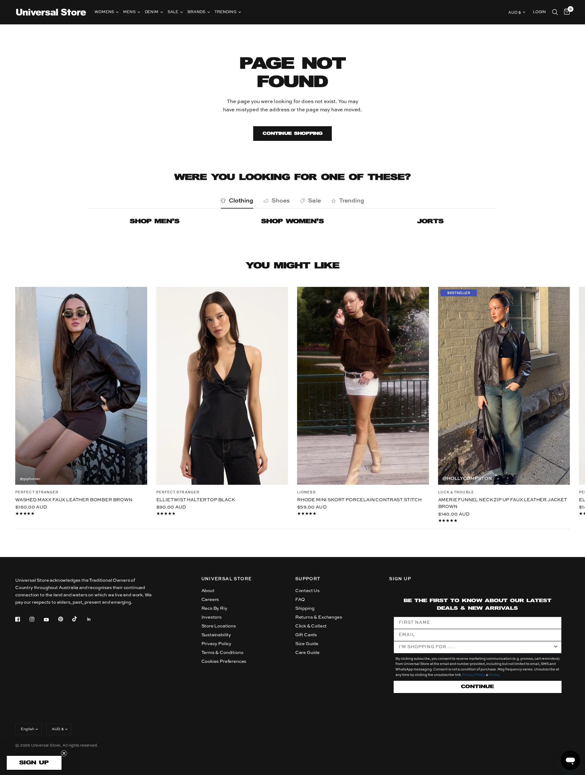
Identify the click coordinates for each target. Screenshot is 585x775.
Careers (210, 599)
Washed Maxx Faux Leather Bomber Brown (73, 499)
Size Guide (306, 643)
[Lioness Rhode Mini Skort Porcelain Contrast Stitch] (363, 386)
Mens (129, 12)
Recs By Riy (214, 608)
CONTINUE (477, 686)
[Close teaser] (64, 753)
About (207, 590)
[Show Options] (556, 647)
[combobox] (476, 647)
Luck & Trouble (456, 492)
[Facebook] (22, 619)
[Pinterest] (65, 619)
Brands (196, 12)
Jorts (430, 221)
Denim (151, 12)
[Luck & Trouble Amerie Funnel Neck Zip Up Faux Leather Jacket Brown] (504, 386)
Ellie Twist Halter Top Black (195, 499)
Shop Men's (154, 221)
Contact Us (307, 590)
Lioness (306, 492)
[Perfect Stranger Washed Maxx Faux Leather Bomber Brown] (81, 386)
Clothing (241, 201)
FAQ (300, 599)
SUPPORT (308, 579)
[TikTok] (79, 619)
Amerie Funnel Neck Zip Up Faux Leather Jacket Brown (502, 503)
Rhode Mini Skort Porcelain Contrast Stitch (359, 499)
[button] (34, 762)
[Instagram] (36, 619)
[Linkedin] (93, 619)
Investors (211, 617)
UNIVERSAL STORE (226, 579)
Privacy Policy (216, 643)
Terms (494, 675)
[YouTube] (50, 620)
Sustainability (216, 635)
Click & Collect (311, 626)
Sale (173, 12)
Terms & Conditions (222, 652)
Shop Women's (292, 221)
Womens (104, 12)
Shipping (304, 608)
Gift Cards (306, 635)
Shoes (280, 201)
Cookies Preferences (223, 661)
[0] (565, 12)
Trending (225, 12)
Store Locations (218, 626)
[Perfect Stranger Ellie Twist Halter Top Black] (222, 386)
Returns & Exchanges (318, 617)
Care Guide (307, 652)
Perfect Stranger (37, 492)
